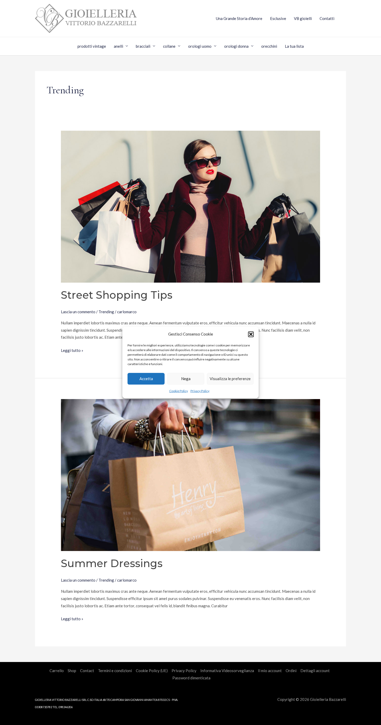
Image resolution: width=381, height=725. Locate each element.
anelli (118, 46)
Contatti (327, 18)
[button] (250, 334)
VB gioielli (303, 18)
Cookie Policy (178, 391)
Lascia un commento (78, 311)
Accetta (146, 379)
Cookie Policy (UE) (152, 670)
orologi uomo (199, 46)
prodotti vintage (91, 46)
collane (169, 46)
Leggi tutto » (72, 350)
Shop (72, 670)
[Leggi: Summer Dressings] (190, 474)
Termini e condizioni (115, 670)
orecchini (269, 46)
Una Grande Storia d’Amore (239, 18)
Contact (87, 670)
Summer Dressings (112, 563)
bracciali (143, 46)
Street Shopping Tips (116, 295)
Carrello (57, 670)
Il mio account (270, 670)
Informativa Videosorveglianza (227, 670)
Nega (185, 379)
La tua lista (294, 46)
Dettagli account (315, 670)
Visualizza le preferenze (230, 379)
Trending (106, 311)
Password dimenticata (191, 677)
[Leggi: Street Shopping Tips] (190, 206)
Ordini (291, 670)
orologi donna (236, 46)
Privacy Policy (199, 391)
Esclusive (278, 18)
